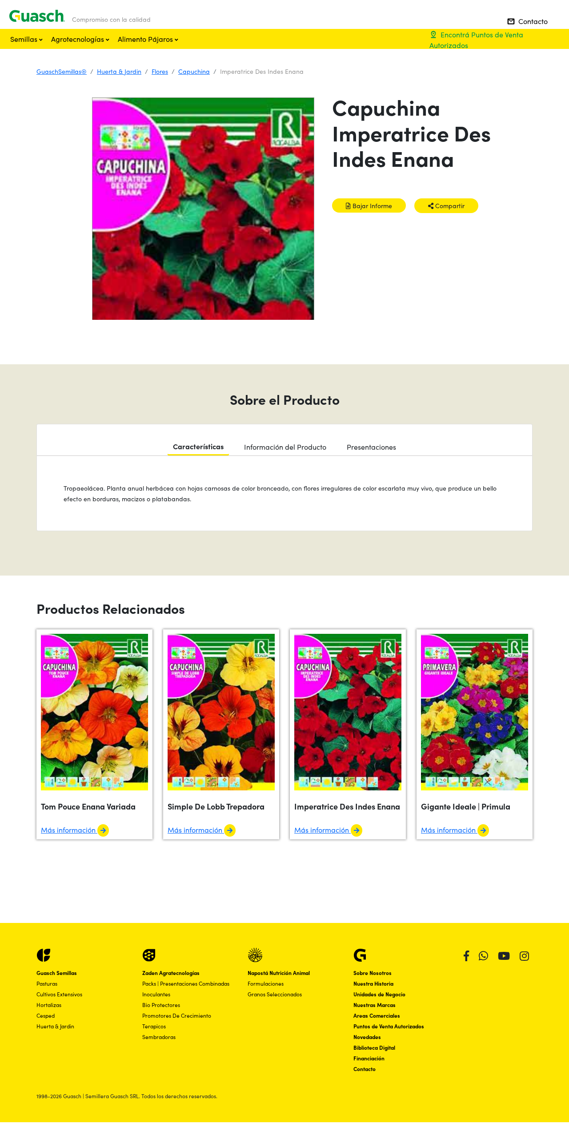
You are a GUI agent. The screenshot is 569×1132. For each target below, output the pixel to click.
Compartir (449, 205)
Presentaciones (371, 446)
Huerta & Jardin (119, 71)
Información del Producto (285, 446)
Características (198, 446)
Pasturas (46, 983)
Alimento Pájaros (146, 39)
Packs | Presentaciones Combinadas (185, 983)
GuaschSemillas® (61, 71)
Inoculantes (156, 994)
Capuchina (194, 71)
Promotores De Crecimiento (176, 1015)
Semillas (24, 39)
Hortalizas (48, 1004)
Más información (69, 829)
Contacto (527, 21)
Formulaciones (266, 983)
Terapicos (154, 1026)
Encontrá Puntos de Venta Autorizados (476, 39)
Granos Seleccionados (275, 994)
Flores (160, 71)
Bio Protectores (161, 1004)
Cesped (45, 1015)
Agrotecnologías (78, 39)
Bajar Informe (371, 205)
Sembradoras (159, 1036)
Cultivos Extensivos (59, 994)
